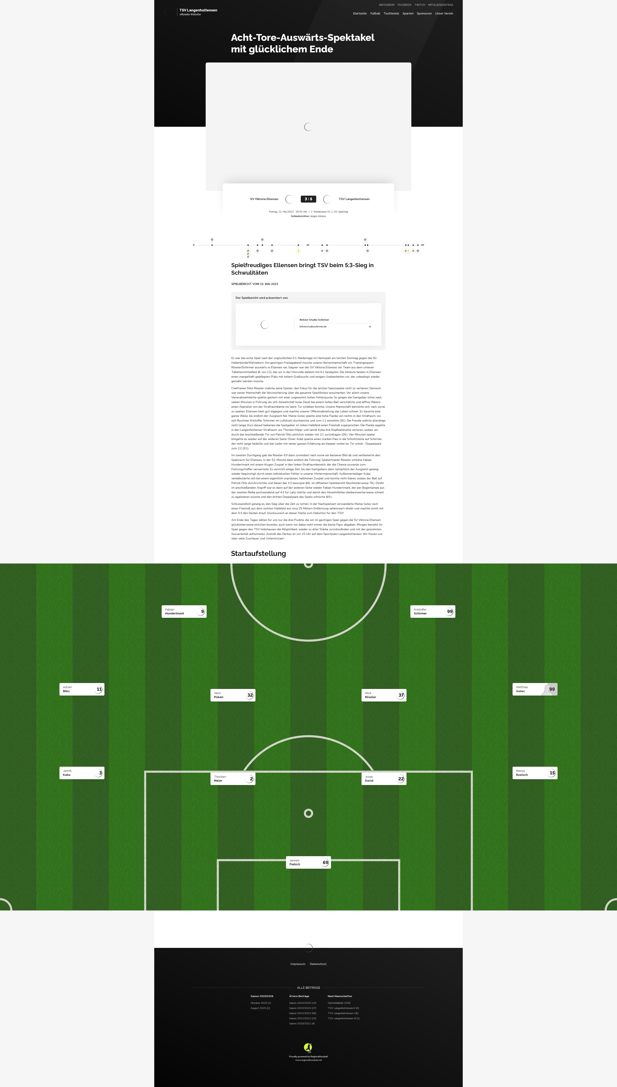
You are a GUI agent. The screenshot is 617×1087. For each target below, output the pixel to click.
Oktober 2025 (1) (261, 1003)
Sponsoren (424, 13)
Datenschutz (318, 964)
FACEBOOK (404, 4)
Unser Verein (444, 13)
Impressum (298, 964)
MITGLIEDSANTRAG (440, 4)
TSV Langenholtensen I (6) (343, 1013)
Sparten (408, 13)
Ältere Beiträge (299, 996)
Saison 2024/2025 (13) (302, 1003)
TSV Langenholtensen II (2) (343, 1008)
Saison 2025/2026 (262, 996)
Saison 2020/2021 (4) (302, 1023)
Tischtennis (391, 13)
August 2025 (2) (260, 1008)
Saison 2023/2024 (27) (302, 1008)
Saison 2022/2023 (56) (302, 1013)
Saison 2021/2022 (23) (302, 1018)
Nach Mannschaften (340, 996)
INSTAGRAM (386, 4)
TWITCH (420, 4)
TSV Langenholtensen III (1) (344, 1018)
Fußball (375, 13)
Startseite (360, 13)
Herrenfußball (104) (339, 1003)
